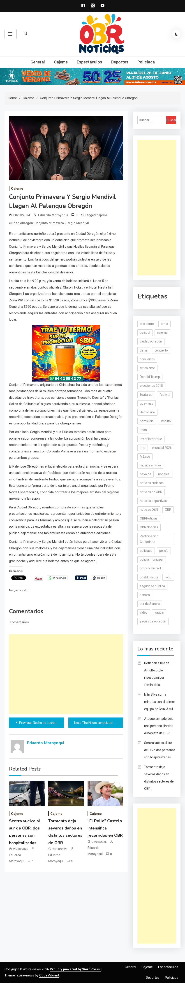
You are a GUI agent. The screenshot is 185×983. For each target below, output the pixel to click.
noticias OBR (149, 509)
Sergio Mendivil (77, 223)
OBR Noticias (149, 527)
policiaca (146, 550)
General (37, 62)
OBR (168, 509)
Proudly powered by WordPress (75, 969)
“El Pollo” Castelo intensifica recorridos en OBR (105, 828)
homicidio (147, 421)
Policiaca (146, 62)
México (145, 456)
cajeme (102, 215)
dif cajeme (147, 368)
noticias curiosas (152, 483)
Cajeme (61, 62)
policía (163, 550)
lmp (142, 448)
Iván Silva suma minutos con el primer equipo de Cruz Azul (159, 702)
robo (168, 577)
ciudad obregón (21, 223)
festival (165, 394)
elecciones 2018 (151, 385)
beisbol (145, 332)
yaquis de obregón (153, 621)
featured (146, 394)
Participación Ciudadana (149, 539)
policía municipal (151, 559)
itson (143, 430)
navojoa (145, 474)
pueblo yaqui (149, 577)
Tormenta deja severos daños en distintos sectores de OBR (159, 777)
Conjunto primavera (49, 223)
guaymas (146, 403)
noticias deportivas (153, 501)
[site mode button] (176, 34)
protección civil (150, 568)
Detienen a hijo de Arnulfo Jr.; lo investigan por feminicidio (156, 674)
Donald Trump (150, 377)
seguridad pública (152, 586)
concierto (161, 350)
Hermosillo (147, 412)
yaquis (159, 612)
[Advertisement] (66, 674)
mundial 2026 (162, 448)
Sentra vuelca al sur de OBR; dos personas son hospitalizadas (159, 750)
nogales (163, 474)
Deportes (119, 62)
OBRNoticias (148, 518)
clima (144, 350)
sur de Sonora (150, 604)
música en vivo (150, 465)
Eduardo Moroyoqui (53, 215)
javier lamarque (151, 439)
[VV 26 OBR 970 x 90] (92, 76)
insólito (166, 421)
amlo (164, 324)
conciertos (147, 359)
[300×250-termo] (66, 353)
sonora (145, 595)
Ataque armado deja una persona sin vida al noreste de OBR (158, 726)
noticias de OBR (151, 492)
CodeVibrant (49, 975)
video (144, 612)
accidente (147, 324)
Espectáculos (89, 62)
